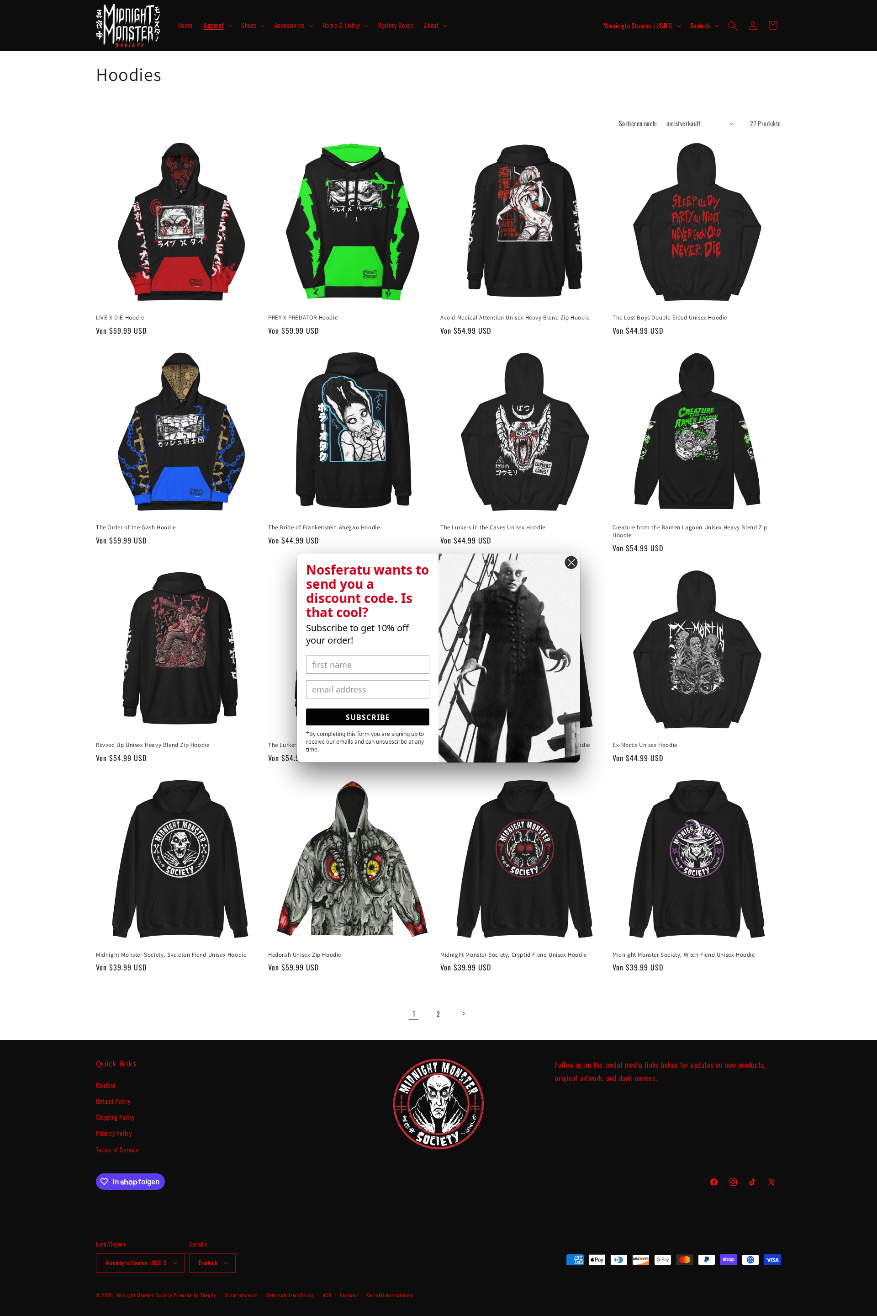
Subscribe (368, 717)
